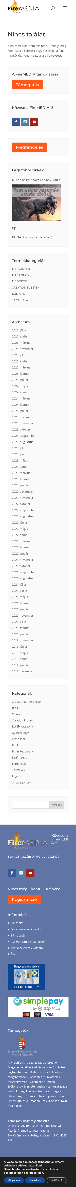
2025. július (19, 355)
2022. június (20, 522)
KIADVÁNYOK (21, 269)
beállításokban (33, 1173)
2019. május (20, 653)
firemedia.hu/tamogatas (33, 1130)
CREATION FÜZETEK (25, 287)
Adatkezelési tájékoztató (27, 948)
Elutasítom (35, 1180)
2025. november (22, 349)
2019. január (20, 665)
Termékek (18, 770)
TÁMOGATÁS (21, 300)
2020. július (19, 622)
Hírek (15, 745)
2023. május (20, 460)
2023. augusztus (22, 442)
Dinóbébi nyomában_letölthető (32, 237)
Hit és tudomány (23, 751)
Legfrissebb (19, 757)
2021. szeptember (23, 572)
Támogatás (27, 84)
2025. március (21, 367)
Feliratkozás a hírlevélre (26, 929)
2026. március (21, 343)
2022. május (20, 529)
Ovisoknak (19, 739)
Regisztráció (24, 899)
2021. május (20, 597)
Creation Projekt (22, 720)
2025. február (20, 374)
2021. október (21, 566)
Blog (15, 708)
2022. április (19, 535)
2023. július (19, 448)
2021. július (19, 584)
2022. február (20, 547)
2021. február (20, 603)
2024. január (20, 411)
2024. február (20, 405)
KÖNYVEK (18, 294)
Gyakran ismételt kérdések (28, 942)
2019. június (20, 646)
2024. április (19, 392)
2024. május (20, 386)
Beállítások (56, 1180)
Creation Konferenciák (26, 702)
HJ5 (14, 228)
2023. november (22, 423)
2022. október (21, 504)
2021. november (22, 560)
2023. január (20, 485)
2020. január (20, 634)
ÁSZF (14, 954)
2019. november (22, 640)
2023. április (19, 467)
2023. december (22, 417)
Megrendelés (29, 147)
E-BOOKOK (19, 281)
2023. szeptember (23, 436)
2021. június (20, 591)
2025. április (19, 361)
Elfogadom (14, 1180)
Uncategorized (21, 782)
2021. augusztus (22, 578)
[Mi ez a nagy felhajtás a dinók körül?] (36, 202)
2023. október (21, 429)
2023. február (20, 479)
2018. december (22, 671)
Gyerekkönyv (20, 733)
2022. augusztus (22, 516)
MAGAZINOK (20, 275)
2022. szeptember (23, 510)
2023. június (20, 454)
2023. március (21, 473)
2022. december (22, 491)
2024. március (21, 398)
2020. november (22, 615)
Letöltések (19, 764)
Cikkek (16, 714)
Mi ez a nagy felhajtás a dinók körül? (36, 180)
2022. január (20, 553)
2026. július (19, 330)
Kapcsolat (17, 923)
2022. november (22, 498)
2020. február (20, 628)
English (16, 776)
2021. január (20, 609)
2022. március (21, 541)
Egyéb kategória (22, 726)
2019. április (19, 659)
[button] (65, 10)
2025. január (20, 380)
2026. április (19, 336)
